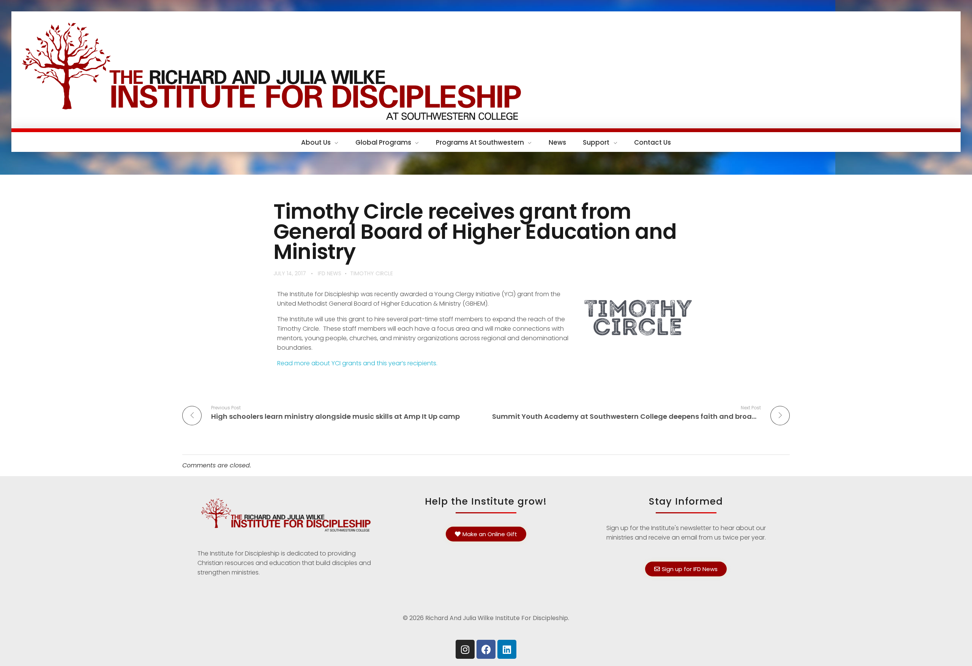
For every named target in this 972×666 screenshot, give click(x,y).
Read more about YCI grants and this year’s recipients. (357, 363)
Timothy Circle (371, 273)
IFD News (329, 273)
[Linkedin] (506, 649)
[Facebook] (486, 649)
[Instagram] (465, 649)
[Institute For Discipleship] (486, 68)
